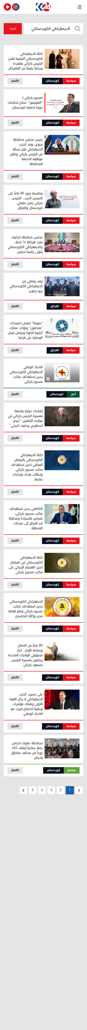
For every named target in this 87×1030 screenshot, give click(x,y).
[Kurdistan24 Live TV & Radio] (7, 7)
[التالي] (23, 790)
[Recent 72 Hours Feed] (15, 7)
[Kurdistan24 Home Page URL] (43, 7)
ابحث (13, 28)
